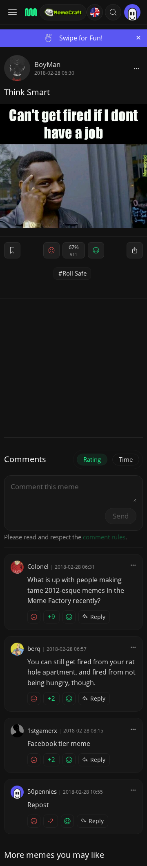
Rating (92, 459)
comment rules (104, 537)
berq (34, 648)
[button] (113, 12)
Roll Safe (74, 273)
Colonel (38, 566)
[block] (136, 68)
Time (126, 459)
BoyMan (47, 64)
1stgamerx (42, 730)
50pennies (42, 791)
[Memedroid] (30, 12)
